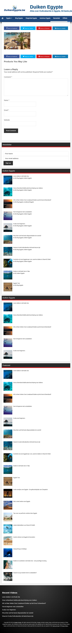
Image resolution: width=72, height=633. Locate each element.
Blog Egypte (19, 18)
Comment (8, 77)
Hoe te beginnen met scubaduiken (13, 606)
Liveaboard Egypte (29, 202)
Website (7, 120)
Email (6, 110)
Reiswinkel (56, 18)
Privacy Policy (64, 626)
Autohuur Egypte (45, 18)
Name (6, 100)
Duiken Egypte (46, 6)
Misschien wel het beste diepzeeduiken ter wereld (17, 613)
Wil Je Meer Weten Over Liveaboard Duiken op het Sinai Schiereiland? (24, 603)
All (15, 178)
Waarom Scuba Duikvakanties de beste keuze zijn (17, 616)
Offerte (65, 18)
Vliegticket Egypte (31, 18)
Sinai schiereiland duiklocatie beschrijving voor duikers (19, 600)
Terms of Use (56, 626)
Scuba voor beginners (9, 609)
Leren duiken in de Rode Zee (11, 597)
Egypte (8, 18)
